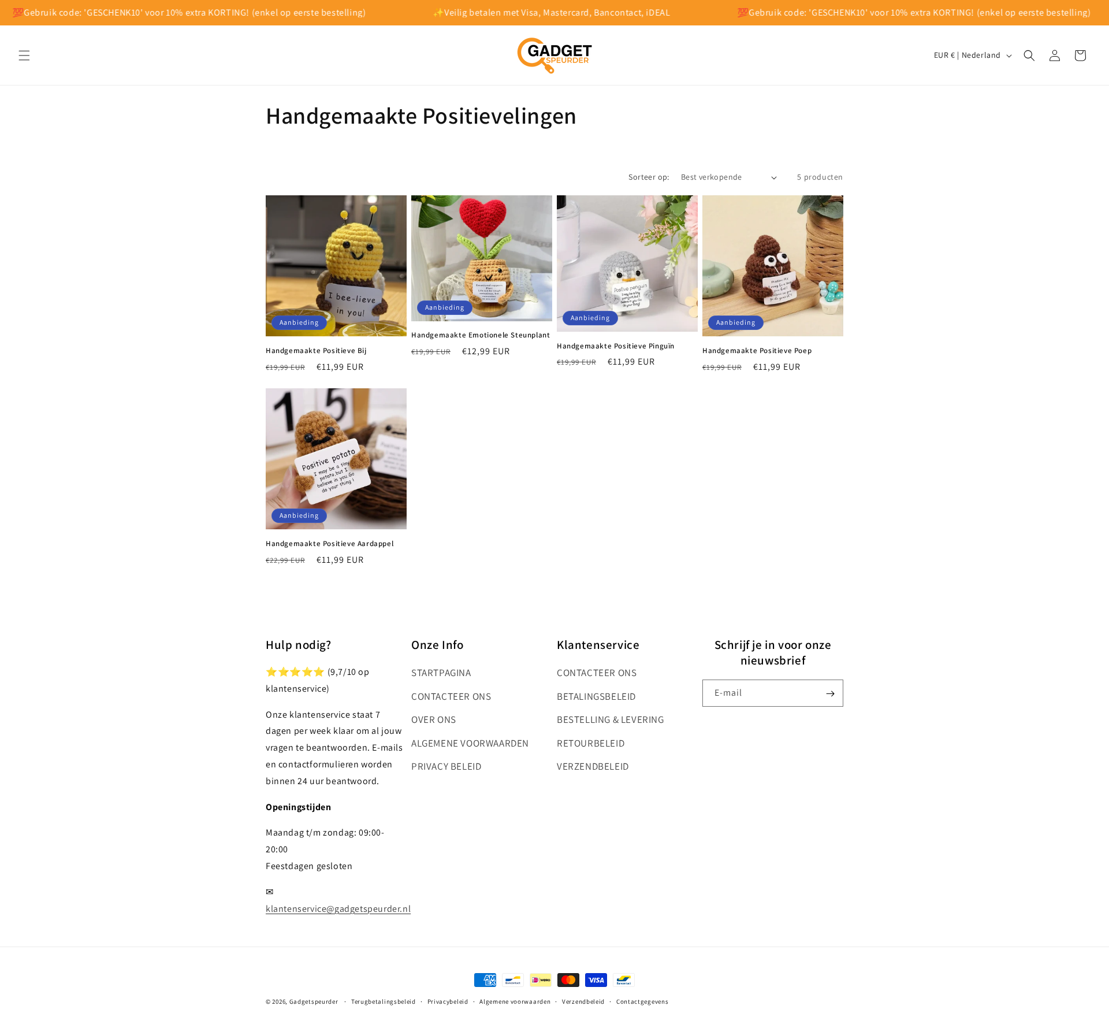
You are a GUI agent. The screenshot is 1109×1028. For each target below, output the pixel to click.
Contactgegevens (642, 1001)
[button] (24, 55)
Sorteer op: (648, 177)
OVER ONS (433, 719)
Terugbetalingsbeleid (383, 1001)
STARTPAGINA (441, 672)
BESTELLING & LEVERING (610, 719)
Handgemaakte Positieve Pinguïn (616, 346)
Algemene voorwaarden (514, 1001)
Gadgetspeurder (313, 1001)
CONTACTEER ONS (451, 696)
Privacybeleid (447, 1001)
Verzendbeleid (583, 1001)
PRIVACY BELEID (446, 766)
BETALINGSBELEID (596, 696)
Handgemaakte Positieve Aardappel (329, 543)
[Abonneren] (830, 693)
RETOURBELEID (590, 743)
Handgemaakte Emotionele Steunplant (480, 335)
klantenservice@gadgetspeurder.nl (338, 909)
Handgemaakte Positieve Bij (316, 350)
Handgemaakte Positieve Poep (757, 350)
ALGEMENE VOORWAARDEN (470, 743)
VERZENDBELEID (593, 766)
